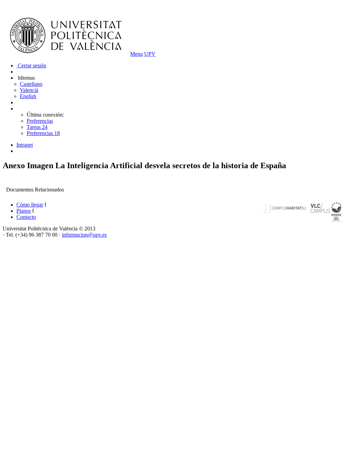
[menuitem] (181, 145)
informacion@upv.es (84, 235)
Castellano (31, 84)
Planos (23, 211)
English (28, 96)
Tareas (37, 127)
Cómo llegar (29, 205)
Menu (136, 54)
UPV (150, 54)
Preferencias (40, 121)
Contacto (26, 217)
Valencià (29, 90)
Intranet (24, 145)
